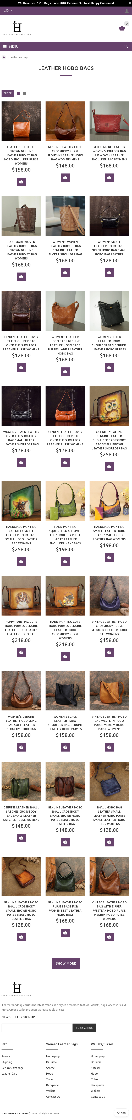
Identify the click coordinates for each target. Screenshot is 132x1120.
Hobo (49, 1073)
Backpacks (52, 1085)
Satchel (50, 1067)
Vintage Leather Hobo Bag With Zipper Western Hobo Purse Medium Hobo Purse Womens (109, 910)
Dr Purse (51, 1062)
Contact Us (53, 1096)
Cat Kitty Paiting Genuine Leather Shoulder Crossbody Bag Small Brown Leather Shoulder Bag (109, 440)
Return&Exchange (13, 1067)
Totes (49, 1079)
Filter (8, 93)
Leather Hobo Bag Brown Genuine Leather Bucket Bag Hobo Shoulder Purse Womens (21, 155)
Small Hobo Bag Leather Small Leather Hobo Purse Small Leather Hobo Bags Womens (109, 815)
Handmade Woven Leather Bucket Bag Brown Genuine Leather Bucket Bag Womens (21, 250)
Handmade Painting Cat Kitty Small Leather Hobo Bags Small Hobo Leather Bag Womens (21, 535)
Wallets (51, 1090)
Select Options (21, 277)
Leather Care (9, 1073)
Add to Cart (21, 182)
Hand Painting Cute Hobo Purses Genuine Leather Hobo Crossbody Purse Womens (65, 630)
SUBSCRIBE (84, 1027)
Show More (66, 963)
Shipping (7, 1062)
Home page (53, 1056)
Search (6, 1056)
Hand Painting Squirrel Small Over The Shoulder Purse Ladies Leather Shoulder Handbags (65, 535)
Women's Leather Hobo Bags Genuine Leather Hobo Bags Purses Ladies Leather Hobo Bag (65, 345)
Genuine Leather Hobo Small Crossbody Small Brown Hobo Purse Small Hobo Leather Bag (65, 815)
